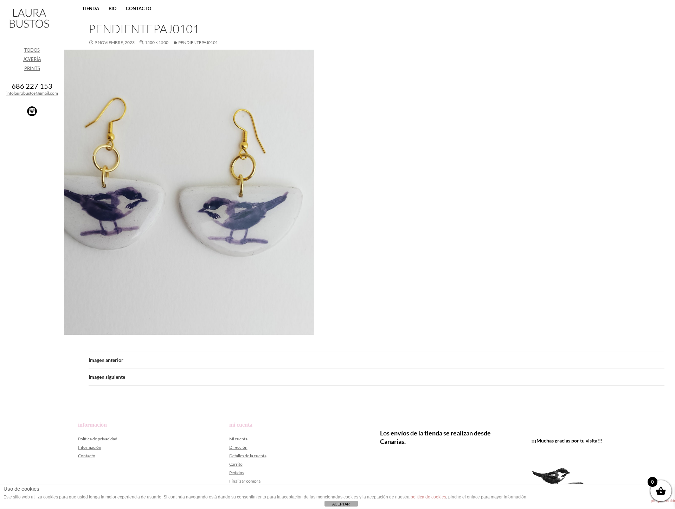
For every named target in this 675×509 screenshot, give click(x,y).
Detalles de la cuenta (247, 455)
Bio (112, 8)
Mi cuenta (238, 438)
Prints (32, 68)
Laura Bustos (29, 30)
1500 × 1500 (156, 42)
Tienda (90, 8)
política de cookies (428, 497)
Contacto (138, 8)
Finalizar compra (245, 481)
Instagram (32, 111)
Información (89, 447)
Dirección (238, 447)
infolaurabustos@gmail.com (32, 93)
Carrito (236, 464)
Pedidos (236, 472)
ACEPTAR (341, 504)
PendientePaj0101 (198, 42)
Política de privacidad (97, 438)
